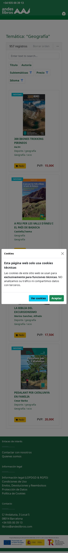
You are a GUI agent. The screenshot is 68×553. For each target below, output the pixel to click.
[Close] (62, 253)
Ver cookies (38, 298)
